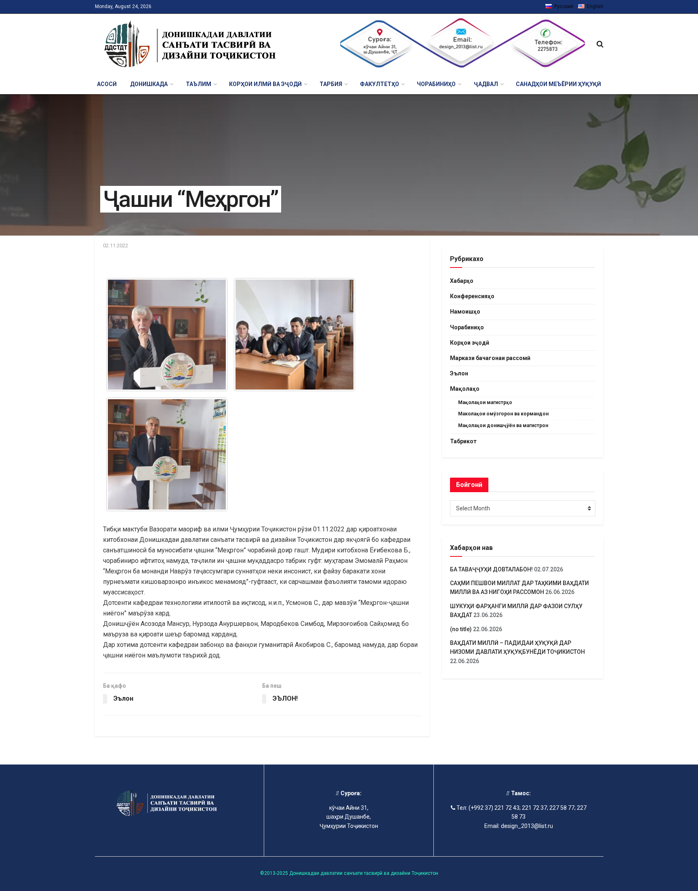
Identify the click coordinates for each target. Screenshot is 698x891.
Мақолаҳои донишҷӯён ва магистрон (503, 425)
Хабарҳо (461, 281)
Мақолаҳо (464, 388)
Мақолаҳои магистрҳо (485, 402)
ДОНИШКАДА (149, 84)
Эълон (459, 373)
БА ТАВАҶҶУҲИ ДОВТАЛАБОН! (491, 569)
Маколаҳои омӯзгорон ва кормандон (503, 414)
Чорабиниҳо (467, 327)
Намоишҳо (465, 311)
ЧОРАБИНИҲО (436, 84)
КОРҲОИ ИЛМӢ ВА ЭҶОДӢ (265, 84)
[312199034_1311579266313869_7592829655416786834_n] (166, 335)
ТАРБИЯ (331, 84)
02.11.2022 (115, 245)
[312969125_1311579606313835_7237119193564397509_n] (166, 454)
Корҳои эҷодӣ (469, 342)
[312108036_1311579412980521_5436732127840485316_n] (294, 335)
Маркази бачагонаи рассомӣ (490, 358)
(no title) (461, 629)
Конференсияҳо (472, 296)
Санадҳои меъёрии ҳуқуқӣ (558, 84)
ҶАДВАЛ (486, 84)
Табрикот (463, 441)
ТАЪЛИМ (198, 84)
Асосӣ (107, 84)
